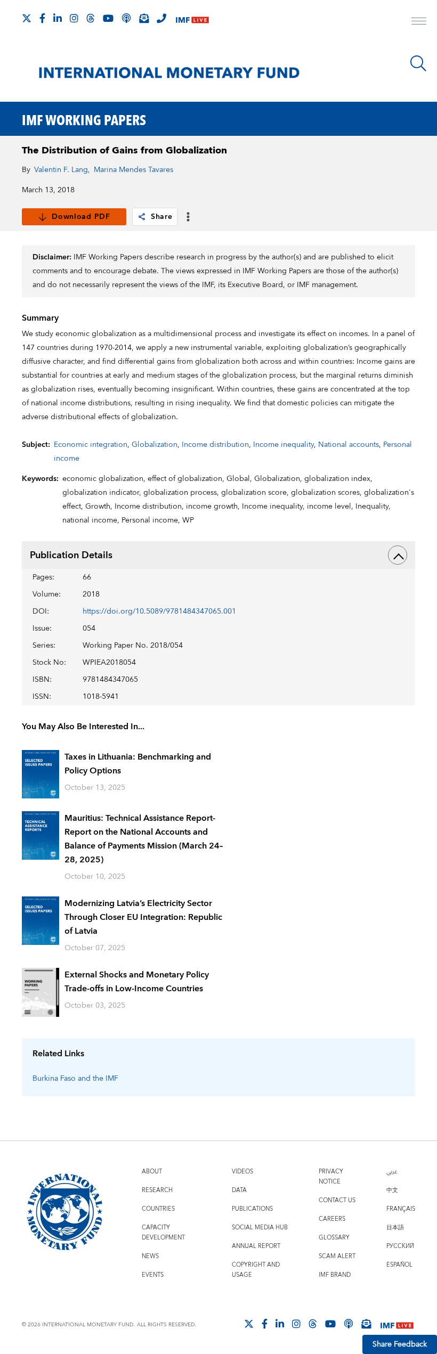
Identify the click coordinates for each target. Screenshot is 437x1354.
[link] (142, 217)
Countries (158, 1209)
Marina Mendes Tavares (133, 170)
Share (162, 216)
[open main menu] (418, 22)
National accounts (348, 444)
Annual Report (256, 1246)
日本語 (395, 1227)
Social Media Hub (260, 1227)
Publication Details (71, 555)
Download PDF (81, 216)
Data (239, 1190)
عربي (391, 1172)
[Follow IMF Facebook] (42, 18)
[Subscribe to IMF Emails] (144, 18)
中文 (392, 1190)
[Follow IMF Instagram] (74, 18)
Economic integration (90, 444)
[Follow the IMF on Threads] (90, 18)
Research (157, 1190)
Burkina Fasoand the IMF (75, 1078)
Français (400, 1209)
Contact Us (337, 1200)
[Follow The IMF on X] (26, 18)
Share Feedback (400, 1344)
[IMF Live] (192, 19)
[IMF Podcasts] (348, 1323)
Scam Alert (337, 1256)
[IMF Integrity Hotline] (161, 18)
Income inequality (283, 444)
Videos (242, 1172)
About (152, 1172)
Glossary (334, 1238)
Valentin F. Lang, (62, 170)
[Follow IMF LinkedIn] (57, 18)
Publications (252, 1209)
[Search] (418, 63)
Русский (400, 1246)
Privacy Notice (331, 1177)
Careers (332, 1219)
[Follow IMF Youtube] (108, 18)
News (150, 1256)
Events (153, 1275)
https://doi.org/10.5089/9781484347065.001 (159, 611)
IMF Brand (335, 1275)
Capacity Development (163, 1232)
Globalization (154, 444)
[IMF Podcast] (126, 18)
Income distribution (215, 444)
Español (399, 1265)
